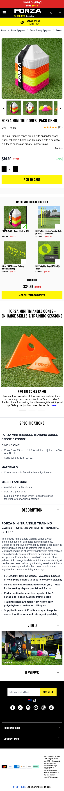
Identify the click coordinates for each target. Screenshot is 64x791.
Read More (58, 148)
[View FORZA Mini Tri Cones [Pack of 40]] (14, 108)
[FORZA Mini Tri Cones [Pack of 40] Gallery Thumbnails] (32, 108)
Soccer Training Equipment (40, 30)
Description (32, 510)
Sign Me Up (48, 692)
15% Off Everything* (32, 2)
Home (3, 30)
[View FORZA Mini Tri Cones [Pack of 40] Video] (29, 108)
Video (32, 625)
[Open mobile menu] (4, 12)
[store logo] (28, 11)
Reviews (32, 672)
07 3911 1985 (19, 787)
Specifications (32, 423)
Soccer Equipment (18, 30)
